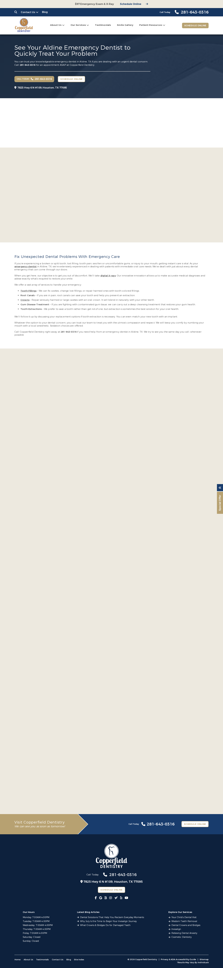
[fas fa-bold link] (106, 898)
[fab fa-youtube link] (126, 898)
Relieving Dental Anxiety (184, 933)
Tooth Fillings (28, 290)
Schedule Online (130, 4)
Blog (45, 12)
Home (17, 959)
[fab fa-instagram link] (110, 898)
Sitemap (204, 959)
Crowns (24, 299)
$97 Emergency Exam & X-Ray (94, 4)
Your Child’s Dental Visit (184, 917)
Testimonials (103, 25)
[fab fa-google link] (100, 898)
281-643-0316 (27, 64)
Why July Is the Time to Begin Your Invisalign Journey (108, 921)
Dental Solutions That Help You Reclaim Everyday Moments (112, 917)
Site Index (79, 959)
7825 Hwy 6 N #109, (42, 87)
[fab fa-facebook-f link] (96, 898)
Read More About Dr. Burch (88, 220)
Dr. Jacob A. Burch (92, 201)
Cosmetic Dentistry (181, 937)
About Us (55, 25)
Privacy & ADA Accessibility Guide (178, 959)
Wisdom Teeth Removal (184, 921)
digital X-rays (108, 275)
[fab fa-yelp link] (121, 898)
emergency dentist (25, 266)
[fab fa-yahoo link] (116, 898)
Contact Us (28, 12)
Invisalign (176, 929)
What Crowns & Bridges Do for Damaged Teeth (105, 925)
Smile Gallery (125, 25)
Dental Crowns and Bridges (185, 925)
